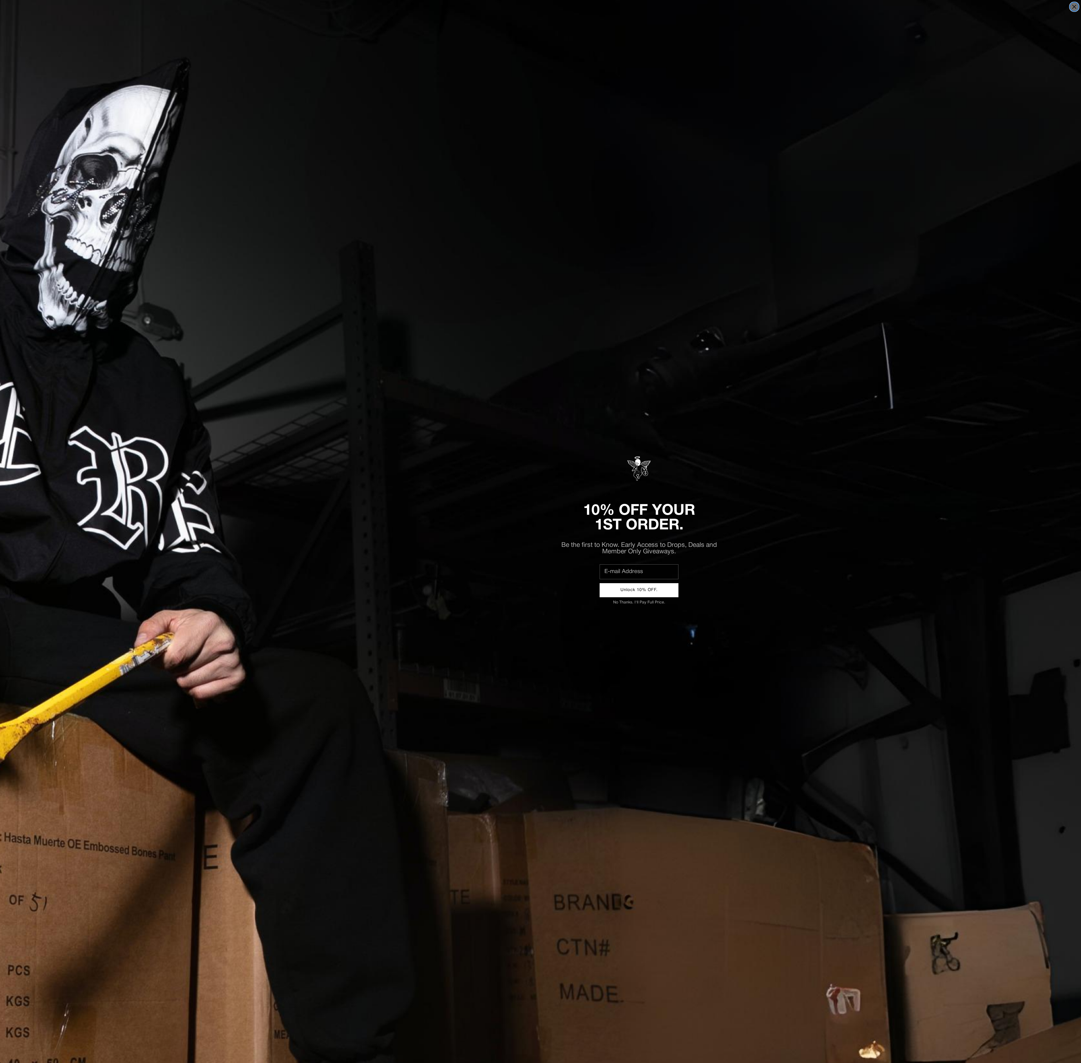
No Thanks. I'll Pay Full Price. (639, 602)
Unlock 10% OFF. (639, 590)
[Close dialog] (1074, 6)
